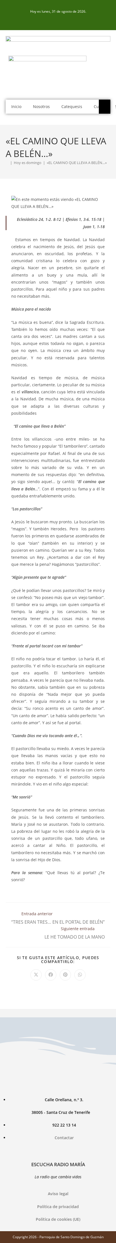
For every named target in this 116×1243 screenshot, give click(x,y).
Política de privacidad (58, 1206)
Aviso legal (58, 1193)
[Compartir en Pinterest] (65, 975)
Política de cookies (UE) (58, 1219)
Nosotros (41, 106)
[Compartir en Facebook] (50, 975)
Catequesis (71, 106)
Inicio (16, 106)
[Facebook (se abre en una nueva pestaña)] (58, 20)
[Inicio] (7, 162)
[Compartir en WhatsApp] (80, 975)
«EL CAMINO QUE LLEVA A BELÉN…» (77, 162)
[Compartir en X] (36, 975)
